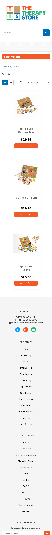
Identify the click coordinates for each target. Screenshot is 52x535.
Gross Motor (26, 411)
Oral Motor (26, 393)
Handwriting (26, 399)
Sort (21, 81)
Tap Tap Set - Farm (26, 197)
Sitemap (26, 511)
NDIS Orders (26, 467)
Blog (26, 473)
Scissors (26, 418)
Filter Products (12, 57)
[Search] (46, 32)
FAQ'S (26, 486)
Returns (26, 498)
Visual (26, 361)
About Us (26, 448)
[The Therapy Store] (26, 12)
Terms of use (26, 505)
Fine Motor (26, 374)
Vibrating (26, 380)
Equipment (26, 386)
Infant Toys (26, 367)
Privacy (26, 492)
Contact (26, 480)
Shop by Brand (26, 461)
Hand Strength (26, 424)
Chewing (26, 355)
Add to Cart (26, 145)
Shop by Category (26, 455)
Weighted (26, 405)
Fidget (26, 349)
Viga (16, 66)
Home (7, 66)
